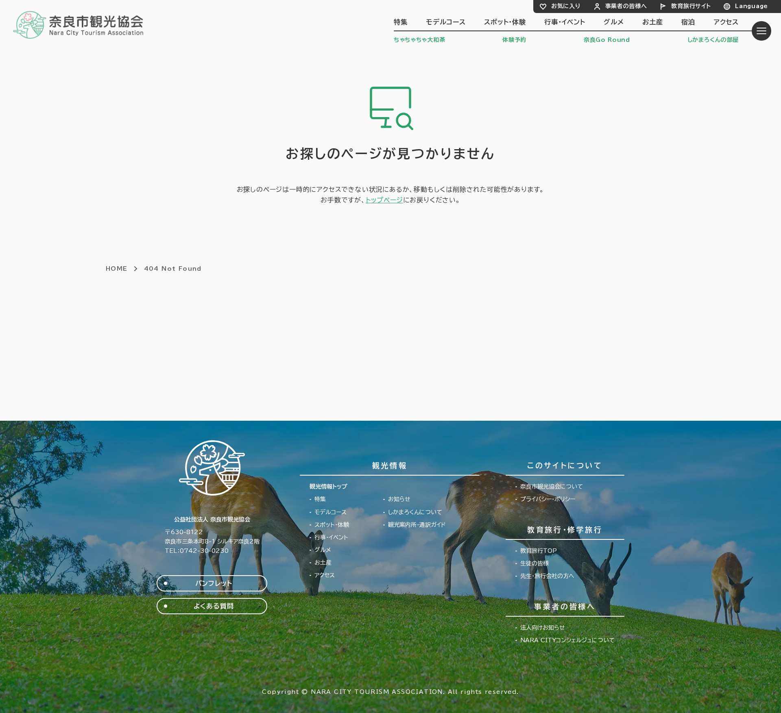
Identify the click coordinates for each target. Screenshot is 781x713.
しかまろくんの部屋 (713, 40)
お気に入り (566, 6)
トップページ (384, 200)
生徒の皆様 (534, 563)
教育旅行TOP (538, 551)
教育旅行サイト (691, 6)
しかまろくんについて (415, 512)
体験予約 (514, 40)
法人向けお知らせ (542, 627)
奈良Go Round (607, 40)
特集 (401, 22)
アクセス (726, 22)
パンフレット (213, 583)
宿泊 (688, 22)
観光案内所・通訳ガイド (417, 525)
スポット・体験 (505, 22)
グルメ (614, 22)
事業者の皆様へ (626, 6)
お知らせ (399, 499)
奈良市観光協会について (551, 486)
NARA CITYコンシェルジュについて (567, 640)
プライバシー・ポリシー (547, 499)
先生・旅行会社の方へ (547, 576)
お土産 (652, 22)
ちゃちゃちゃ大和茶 (419, 40)
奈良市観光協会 (78, 24)
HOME (117, 269)
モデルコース (446, 22)
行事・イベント (564, 22)
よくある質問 (214, 606)
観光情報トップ (328, 486)
